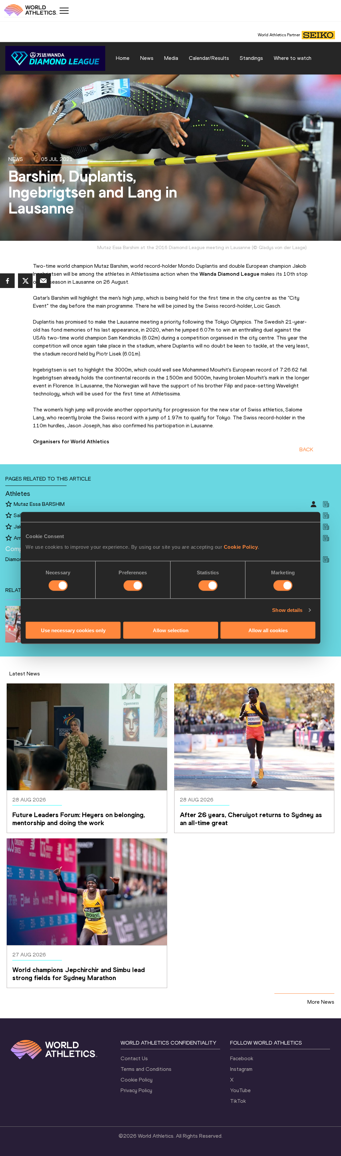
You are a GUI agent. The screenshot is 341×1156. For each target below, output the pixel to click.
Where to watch (292, 58)
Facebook (241, 1058)
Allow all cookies (268, 630)
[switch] (133, 585)
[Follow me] (8, 504)
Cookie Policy (241, 546)
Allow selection (170, 630)
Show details (287, 610)
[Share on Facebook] (7, 280)
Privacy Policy (136, 1090)
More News (320, 1002)
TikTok (238, 1101)
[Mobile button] (64, 10)
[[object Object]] (55, 58)
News (147, 58)
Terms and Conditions (146, 1069)
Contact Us (134, 1058)
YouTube (240, 1090)
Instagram (241, 1069)
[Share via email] (43, 280)
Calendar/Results (209, 58)
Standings (251, 58)
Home (123, 58)
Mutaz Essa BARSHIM (39, 504)
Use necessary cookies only (73, 630)
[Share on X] (25, 280)
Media (171, 58)
